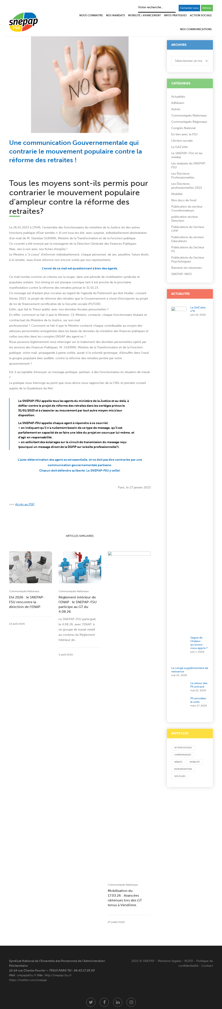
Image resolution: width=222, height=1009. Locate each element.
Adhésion (177, 103)
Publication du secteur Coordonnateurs (186, 208)
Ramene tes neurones (186, 268)
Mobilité (177, 194)
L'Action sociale (182, 141)
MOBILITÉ (195, 762)
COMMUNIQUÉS (182, 754)
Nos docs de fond (183, 200)
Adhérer (206, 8)
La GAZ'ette (179, 147)
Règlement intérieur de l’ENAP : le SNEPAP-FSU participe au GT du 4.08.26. (78, 604)
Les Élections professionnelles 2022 (186, 186)
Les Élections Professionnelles (182, 175)
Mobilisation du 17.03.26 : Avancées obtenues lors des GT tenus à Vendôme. (125, 898)
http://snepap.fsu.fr (58, 975)
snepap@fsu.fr (26, 975)
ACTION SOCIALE (183, 747)
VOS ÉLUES (180, 776)
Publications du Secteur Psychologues (187, 259)
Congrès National (183, 128)
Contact (207, 966)
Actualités (178, 96)
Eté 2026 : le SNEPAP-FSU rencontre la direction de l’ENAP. (27, 602)
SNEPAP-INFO (181, 274)
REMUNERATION (183, 769)
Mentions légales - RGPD (175, 961)
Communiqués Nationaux (24, 591)
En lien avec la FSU (184, 134)
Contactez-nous (189, 8)
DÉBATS (178, 762)
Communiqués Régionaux (189, 122)
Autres (175, 109)
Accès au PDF (25, 504)
